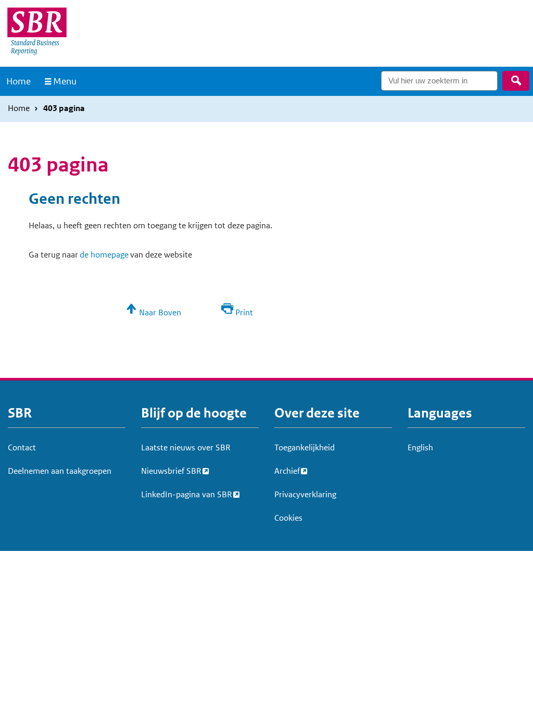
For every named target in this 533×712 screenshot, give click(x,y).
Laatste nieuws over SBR (186, 447)
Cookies (288, 517)
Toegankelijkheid (304, 447)
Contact (22, 447)
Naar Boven (160, 312)
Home (18, 81)
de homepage (104, 254)
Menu (65, 81)
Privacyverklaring (305, 494)
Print (244, 312)
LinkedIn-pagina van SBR (186, 494)
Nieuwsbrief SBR (171, 470)
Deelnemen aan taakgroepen (59, 470)
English (420, 447)
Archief (287, 470)
